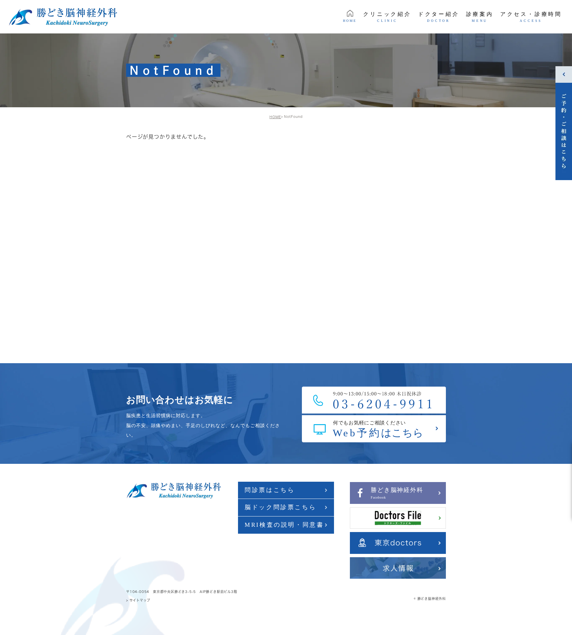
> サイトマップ (138, 600)
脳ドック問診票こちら (280, 507)
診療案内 (480, 17)
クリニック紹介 (387, 17)
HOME (350, 21)
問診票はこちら (270, 490)
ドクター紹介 (438, 17)
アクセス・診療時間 (531, 17)
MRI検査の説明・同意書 (284, 524)
